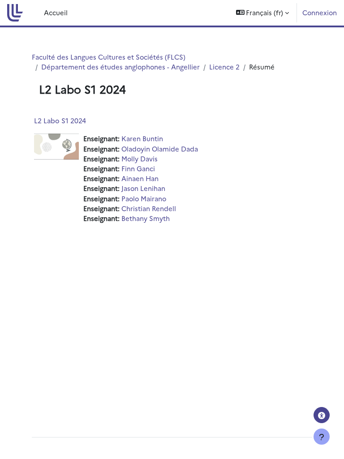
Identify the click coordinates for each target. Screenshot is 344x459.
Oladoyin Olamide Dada (159, 148)
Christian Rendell (148, 208)
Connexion (319, 12)
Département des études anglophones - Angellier (120, 66)
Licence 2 (224, 66)
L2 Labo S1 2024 (60, 120)
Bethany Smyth (145, 218)
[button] (262, 13)
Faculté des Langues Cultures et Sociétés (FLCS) (108, 56)
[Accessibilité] (322, 415)
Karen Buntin (142, 138)
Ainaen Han (140, 178)
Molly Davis (139, 158)
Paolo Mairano (143, 198)
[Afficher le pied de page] (322, 437)
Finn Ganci (138, 168)
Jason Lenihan (143, 188)
